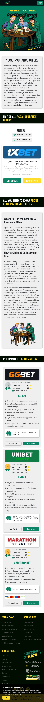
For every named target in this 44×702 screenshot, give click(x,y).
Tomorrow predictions (9, 629)
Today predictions (8, 626)
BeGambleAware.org (27, 174)
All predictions (6, 622)
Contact (4, 659)
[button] (22, 135)
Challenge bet (28, 633)
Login (40, 3)
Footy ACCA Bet (29, 629)
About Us (5, 656)
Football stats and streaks (32, 639)
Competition (28, 636)
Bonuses (4, 680)
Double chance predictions (11, 643)
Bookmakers (6, 676)
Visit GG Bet (13, 443)
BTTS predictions (7, 633)
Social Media (6, 683)
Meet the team (7, 663)
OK (6, 698)
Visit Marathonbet (13, 603)
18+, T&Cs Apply (16, 174)
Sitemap (4, 673)
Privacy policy (6, 666)
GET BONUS (12, 180)
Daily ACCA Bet (29, 626)
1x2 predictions (7, 636)
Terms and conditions (9, 669)
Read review (31, 443)
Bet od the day (28, 622)
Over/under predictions (10, 639)
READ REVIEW (31, 180)
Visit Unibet (13, 529)
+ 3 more (28, 597)
